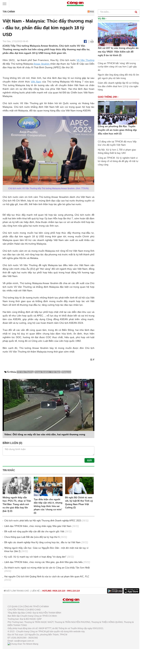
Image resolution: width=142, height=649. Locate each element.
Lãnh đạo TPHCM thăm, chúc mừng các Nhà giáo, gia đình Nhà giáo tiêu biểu (43, 562)
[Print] (92, 41)
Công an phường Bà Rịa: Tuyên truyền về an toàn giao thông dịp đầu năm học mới (117, 130)
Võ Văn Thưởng (85, 60)
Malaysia (66, 372)
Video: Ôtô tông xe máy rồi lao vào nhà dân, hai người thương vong (44, 434)
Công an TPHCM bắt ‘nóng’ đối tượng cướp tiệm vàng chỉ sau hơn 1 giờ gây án (117, 66)
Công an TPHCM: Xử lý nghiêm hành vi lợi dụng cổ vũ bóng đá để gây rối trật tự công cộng (118, 161)
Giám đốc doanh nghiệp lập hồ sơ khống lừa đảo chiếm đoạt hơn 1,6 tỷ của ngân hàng (118, 86)
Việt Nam (36, 81)
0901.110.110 (73, 591)
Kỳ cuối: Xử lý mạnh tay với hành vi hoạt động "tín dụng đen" (35, 556)
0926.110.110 (58, 591)
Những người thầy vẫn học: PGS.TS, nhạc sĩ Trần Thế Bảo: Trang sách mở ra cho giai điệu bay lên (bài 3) (17, 504)
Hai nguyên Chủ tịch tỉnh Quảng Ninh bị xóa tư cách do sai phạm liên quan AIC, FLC (46, 576)
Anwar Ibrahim (41, 63)
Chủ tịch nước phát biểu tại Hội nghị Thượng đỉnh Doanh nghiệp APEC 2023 (42, 520)
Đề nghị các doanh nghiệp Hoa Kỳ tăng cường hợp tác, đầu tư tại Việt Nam (42, 542)
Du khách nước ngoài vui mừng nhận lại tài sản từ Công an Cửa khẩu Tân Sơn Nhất (47, 567)
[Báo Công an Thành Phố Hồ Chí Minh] (75, 3)
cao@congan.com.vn (24, 641)
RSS (92, 12)
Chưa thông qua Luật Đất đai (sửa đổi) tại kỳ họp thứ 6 (32, 537)
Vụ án (101, 18)
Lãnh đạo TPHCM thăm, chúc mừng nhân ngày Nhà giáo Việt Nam (37, 526)
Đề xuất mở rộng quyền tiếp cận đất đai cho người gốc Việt (34, 531)
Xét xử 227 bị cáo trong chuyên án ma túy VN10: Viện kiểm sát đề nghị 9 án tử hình (118, 52)
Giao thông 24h (108, 97)
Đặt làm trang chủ (17, 591)
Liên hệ (36, 591)
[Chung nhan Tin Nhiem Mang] (23, 644)
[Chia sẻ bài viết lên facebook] (85, 41)
